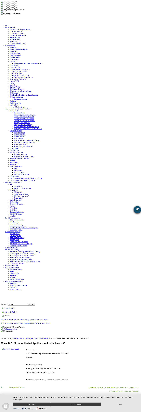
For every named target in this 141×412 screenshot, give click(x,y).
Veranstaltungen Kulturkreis (19, 158)
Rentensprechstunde (17, 89)
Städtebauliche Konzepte (18, 246)
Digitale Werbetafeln (17, 263)
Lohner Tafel (14, 81)
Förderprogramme (16, 269)
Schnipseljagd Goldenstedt (23, 146)
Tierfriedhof (14, 105)
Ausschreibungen (16, 214)
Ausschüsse (18, 186)
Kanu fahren (18, 139)
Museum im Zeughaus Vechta (24, 143)
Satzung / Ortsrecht (16, 204)
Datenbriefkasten (15, 55)
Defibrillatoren (15, 57)
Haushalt (13, 216)
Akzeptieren (76, 404)
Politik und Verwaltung (13, 182)
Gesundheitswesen (16, 224)
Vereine (12, 160)
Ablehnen (32, 404)
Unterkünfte (14, 148)
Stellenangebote (15, 103)
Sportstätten (14, 162)
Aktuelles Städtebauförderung (20, 257)
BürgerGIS (13, 51)
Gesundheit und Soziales (18, 71)
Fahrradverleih (19, 137)
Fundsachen (14, 65)
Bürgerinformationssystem (19, 49)
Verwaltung (14, 190)
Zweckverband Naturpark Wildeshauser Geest (26, 178)
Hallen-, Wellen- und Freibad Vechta (27, 141)
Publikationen (14, 176)
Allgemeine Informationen (19, 285)
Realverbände (14, 202)
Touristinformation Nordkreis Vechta (22, 180)
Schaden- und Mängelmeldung (20, 91)
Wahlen (12, 206)
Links (12, 83)
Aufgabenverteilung (21, 194)
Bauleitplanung (15, 234)
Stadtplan (13, 101)
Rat (11, 184)
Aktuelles (13, 283)
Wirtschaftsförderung (17, 238)
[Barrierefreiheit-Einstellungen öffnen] (137, 209)
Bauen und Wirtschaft (12, 232)
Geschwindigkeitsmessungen (20, 69)
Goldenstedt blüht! (16, 73)
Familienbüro (14, 222)
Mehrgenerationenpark (22, 123)
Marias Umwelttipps (17, 279)
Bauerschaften (15, 37)
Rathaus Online (15, 87)
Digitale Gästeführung (17, 43)
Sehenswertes (14, 111)
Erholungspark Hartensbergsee (24, 115)
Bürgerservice (10, 45)
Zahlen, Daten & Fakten (18, 35)
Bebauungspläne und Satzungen (21, 244)
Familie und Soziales (12, 218)
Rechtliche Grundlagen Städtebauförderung (25, 252)
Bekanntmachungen (17, 212)
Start (6, 26)
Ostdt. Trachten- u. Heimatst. (24, 117)
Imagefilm (13, 41)
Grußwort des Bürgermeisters (20, 30)
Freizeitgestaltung (16, 131)
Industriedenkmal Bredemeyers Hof (26, 127)
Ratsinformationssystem (22, 188)
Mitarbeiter (18, 192)
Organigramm (19, 198)
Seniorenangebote (16, 230)
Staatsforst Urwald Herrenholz (24, 121)
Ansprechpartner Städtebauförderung (22, 255)
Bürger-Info (14, 47)
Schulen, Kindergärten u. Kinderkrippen (24, 95)
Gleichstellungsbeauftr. (22, 196)
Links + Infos (14, 273)
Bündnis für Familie (17, 220)
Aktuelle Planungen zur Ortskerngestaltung (25, 261)
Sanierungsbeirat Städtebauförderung (22, 254)
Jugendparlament (15, 200)
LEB (16, 168)
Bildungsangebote (16, 166)
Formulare (13, 61)
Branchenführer (15, 53)
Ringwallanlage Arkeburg (23, 125)
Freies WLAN (15, 67)
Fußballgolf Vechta (20, 144)
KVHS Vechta (19, 172)
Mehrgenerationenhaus (18, 226)
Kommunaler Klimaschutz (19, 242)
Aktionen (13, 275)
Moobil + (13, 85)
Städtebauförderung (12, 250)
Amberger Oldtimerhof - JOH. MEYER (28, 129)
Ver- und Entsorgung (17, 107)
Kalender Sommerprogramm (24, 156)
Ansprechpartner (15, 289)
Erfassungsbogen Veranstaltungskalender (28, 63)
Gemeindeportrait (16, 31)
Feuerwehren (14, 59)
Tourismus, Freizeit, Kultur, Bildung (17, 109)
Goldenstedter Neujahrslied (19, 75)
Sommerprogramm (16, 97)
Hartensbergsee (19, 135)
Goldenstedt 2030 (11, 265)
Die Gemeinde (10, 28)
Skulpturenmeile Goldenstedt (24, 119)
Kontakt (12, 277)
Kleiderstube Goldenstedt (18, 79)
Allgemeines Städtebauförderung (21, 259)
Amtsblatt (13, 210)
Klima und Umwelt (12, 267)
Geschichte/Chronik (17, 33)
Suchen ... (4, 304)
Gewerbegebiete (15, 236)
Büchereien (18, 170)
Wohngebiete (14, 240)
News (12, 271)
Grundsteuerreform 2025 (13, 281)
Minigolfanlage (19, 133)
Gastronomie (14, 150)
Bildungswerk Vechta (21, 174)
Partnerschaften (15, 39)
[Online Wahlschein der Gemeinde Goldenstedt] (9, 312)
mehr (120, 404)
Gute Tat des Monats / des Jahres (21, 77)
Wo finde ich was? (11, 248)
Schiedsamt (14, 93)
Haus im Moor (19, 113)
